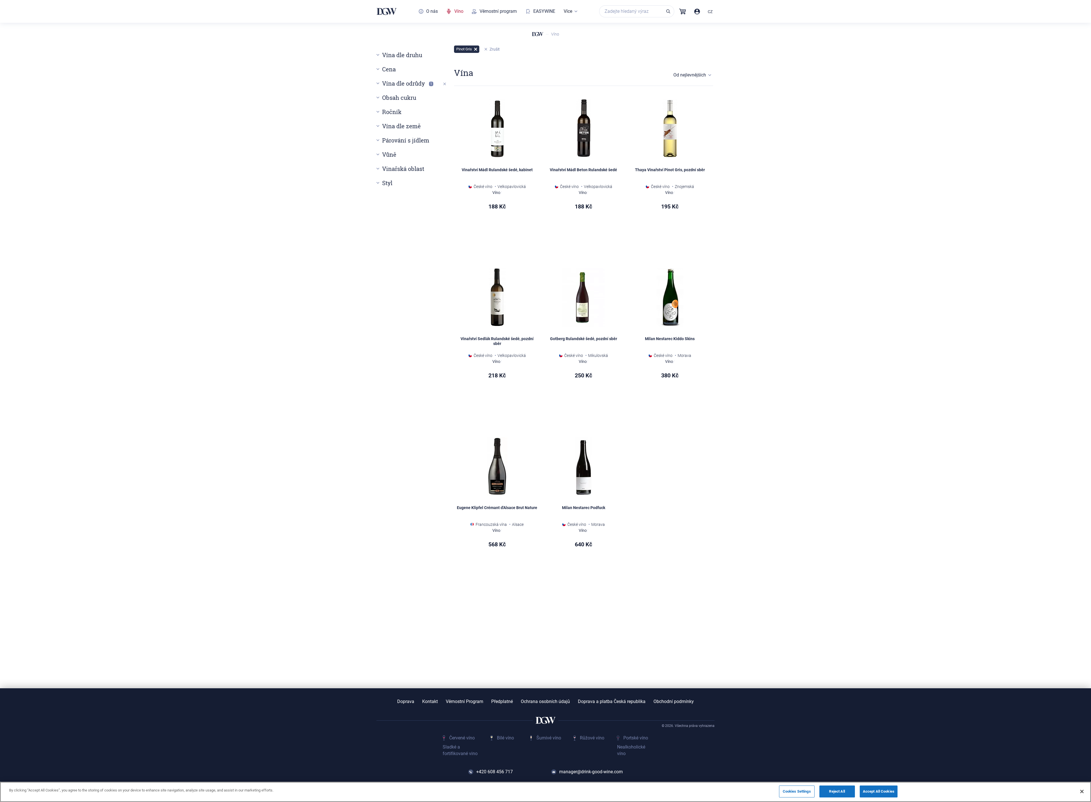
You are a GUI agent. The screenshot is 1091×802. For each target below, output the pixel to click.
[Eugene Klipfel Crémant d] (497, 466)
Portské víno (635, 738)
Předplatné (502, 701)
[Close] (1082, 791)
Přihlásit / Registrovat (697, 11)
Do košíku (514, 236)
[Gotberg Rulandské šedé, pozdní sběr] (583, 297)
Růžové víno (592, 738)
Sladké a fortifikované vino (460, 750)
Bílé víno (505, 738)
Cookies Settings (797, 791)
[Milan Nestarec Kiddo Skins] (670, 297)
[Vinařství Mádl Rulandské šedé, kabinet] (497, 128)
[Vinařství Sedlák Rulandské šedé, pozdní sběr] (497, 297)
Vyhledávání (668, 11)
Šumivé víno (548, 738)
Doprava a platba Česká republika (612, 701)
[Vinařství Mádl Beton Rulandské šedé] (583, 128)
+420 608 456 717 (494, 771)
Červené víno (462, 738)
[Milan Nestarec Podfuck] (583, 466)
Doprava (405, 701)
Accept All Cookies (878, 791)
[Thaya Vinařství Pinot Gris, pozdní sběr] (670, 128)
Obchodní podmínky (673, 701)
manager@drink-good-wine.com (591, 771)
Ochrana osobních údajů (545, 701)
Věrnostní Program (464, 701)
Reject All (837, 791)
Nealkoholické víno (631, 750)
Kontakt (430, 701)
